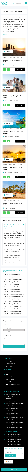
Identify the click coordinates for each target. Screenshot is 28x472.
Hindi (9, 462)
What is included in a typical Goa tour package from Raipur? (12, 227)
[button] (25, 3)
